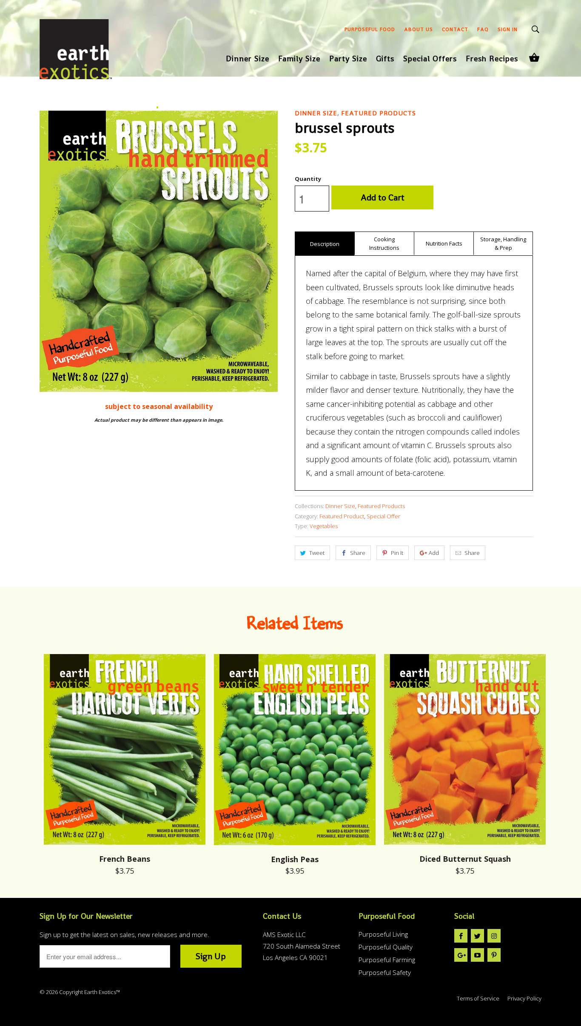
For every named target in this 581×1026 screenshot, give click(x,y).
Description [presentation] (324, 244)
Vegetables (324, 526)
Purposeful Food (370, 29)
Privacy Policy (524, 998)
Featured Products (378, 113)
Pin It (397, 553)
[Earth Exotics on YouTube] (477, 955)
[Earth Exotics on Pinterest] (494, 955)
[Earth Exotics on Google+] (460, 955)
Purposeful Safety (385, 972)
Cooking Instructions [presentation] (384, 243)
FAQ (483, 29)
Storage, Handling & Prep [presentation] (503, 243)
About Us (418, 29)
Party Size (348, 59)
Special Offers (430, 59)
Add (434, 553)
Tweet (317, 553)
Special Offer (383, 516)
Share (357, 553)
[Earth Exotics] (76, 52)
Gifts (385, 59)
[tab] (324, 243)
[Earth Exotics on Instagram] (494, 936)
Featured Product (341, 516)
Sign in (508, 29)
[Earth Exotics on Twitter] (477, 936)
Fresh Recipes (492, 59)
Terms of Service (478, 998)
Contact (455, 29)
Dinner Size (247, 59)
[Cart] (534, 57)
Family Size (299, 59)
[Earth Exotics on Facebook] (460, 936)
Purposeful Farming (387, 959)
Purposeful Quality (386, 947)
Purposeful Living (383, 934)
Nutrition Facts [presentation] (444, 243)
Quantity (308, 179)
